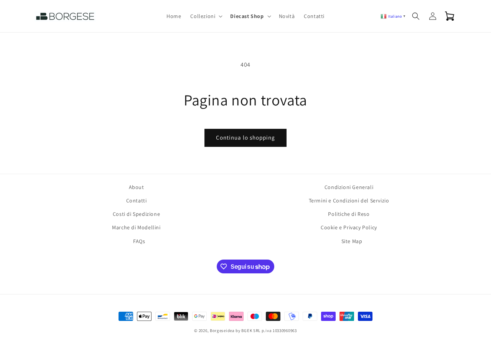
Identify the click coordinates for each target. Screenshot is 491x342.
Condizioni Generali (349, 187)
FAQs (139, 241)
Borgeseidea (222, 330)
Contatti (136, 200)
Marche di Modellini (136, 227)
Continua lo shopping (245, 137)
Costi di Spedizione (136, 213)
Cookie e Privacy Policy (349, 227)
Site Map (351, 241)
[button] (206, 16)
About (136, 187)
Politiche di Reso (348, 213)
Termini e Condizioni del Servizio (349, 200)
